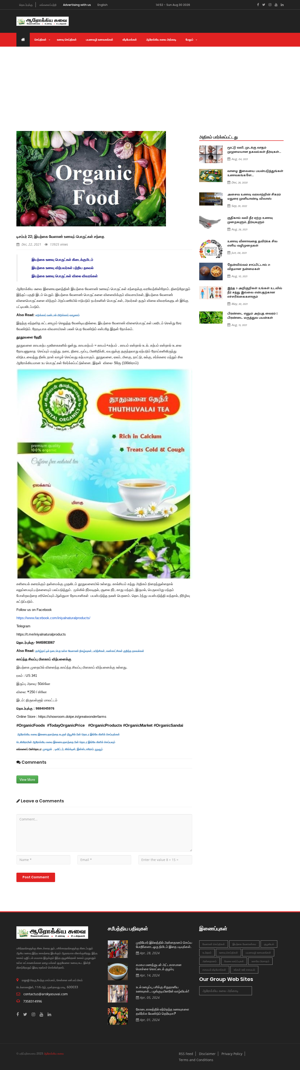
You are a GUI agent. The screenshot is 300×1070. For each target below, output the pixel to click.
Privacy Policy (231, 1053)
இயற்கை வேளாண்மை (244, 944)
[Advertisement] (150, 82)
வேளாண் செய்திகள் (213, 944)
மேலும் (189, 39)
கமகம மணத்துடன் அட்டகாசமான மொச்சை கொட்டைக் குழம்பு (159, 967)
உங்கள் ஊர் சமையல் (244, 969)
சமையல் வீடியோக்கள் (214, 969)
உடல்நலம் (206, 952)
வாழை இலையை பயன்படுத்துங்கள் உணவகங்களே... (255, 173)
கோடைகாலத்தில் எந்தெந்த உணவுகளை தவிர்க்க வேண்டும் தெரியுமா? (162, 1011)
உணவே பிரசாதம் (260, 961)
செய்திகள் (40, 39)
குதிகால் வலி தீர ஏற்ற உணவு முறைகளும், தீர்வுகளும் (250, 220)
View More (27, 779)
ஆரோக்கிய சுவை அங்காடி (161, 39)
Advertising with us (77, 5)
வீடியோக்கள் (130, 39)
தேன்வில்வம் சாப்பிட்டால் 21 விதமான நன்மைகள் (248, 267)
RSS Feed (186, 1053)
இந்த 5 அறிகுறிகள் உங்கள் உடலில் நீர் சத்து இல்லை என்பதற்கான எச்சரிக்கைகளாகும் (254, 292)
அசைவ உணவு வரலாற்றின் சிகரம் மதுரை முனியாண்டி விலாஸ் (254, 196)
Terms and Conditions (196, 1060)
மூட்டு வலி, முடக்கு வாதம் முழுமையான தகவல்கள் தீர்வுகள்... (254, 150)
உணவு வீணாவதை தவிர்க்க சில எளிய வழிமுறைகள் (252, 243)
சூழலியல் (269, 944)
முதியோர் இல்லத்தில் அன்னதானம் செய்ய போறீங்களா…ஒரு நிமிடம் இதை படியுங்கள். (164, 944)
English (103, 5)
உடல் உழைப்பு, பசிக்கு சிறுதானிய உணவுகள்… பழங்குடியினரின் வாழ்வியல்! (162, 989)
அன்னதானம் (209, 961)
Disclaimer (207, 1053)
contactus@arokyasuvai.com (45, 994)
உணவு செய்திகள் (67, 39)
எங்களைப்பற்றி (48, 5)
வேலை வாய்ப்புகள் (234, 961)
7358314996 (32, 1001)
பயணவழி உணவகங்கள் (99, 39)
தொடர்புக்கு (26, 5)
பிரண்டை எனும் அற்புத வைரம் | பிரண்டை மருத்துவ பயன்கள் (252, 315)
